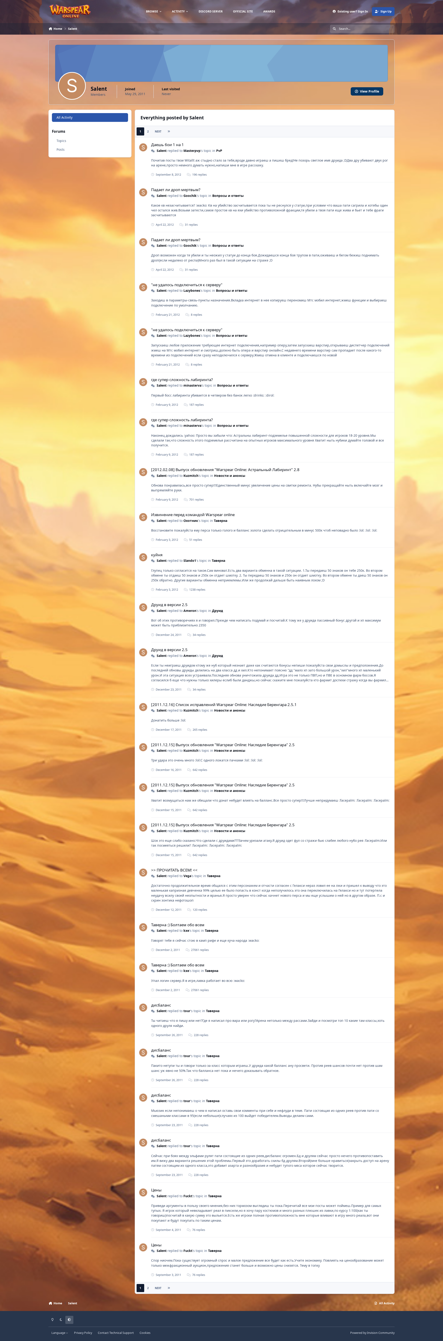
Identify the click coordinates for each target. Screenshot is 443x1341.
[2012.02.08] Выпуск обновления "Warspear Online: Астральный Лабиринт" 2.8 (225, 469)
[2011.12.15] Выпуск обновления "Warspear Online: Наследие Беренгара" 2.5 (223, 744)
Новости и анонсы (229, 475)
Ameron (189, 610)
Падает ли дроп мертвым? (175, 189)
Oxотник (190, 520)
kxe (186, 930)
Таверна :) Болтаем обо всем (177, 924)
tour (186, 1011)
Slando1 (189, 560)
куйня (156, 554)
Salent (162, 150)
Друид (217, 610)
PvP (219, 150)
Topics (61, 140)
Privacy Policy (83, 1333)
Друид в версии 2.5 (169, 604)
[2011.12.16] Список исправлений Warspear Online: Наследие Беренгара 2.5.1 (224, 704)
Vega (187, 876)
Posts (61, 149)
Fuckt (187, 1196)
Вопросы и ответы (228, 195)
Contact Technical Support (116, 1333)
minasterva (192, 385)
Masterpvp (192, 150)
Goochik (190, 195)
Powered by (372, 1333)
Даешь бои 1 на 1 (167, 144)
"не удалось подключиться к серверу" (186, 284)
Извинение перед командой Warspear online (193, 514)
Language (58, 1333)
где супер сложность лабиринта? (182, 379)
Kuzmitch (190, 475)
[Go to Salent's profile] (143, 147)
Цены (156, 1190)
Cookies (145, 1333)
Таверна (220, 520)
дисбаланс (161, 1005)
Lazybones (191, 290)
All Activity (64, 117)
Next (158, 131)
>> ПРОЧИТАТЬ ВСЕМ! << (174, 870)
